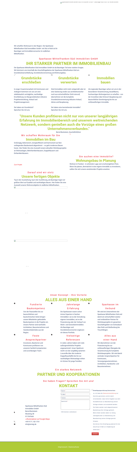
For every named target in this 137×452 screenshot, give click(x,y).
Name (63, 391)
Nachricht (64, 401)
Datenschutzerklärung (109, 393)
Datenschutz (74, 447)
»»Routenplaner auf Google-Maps (37, 419)
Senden (95, 433)
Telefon (63, 398)
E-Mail (63, 394)
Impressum (62, 447)
